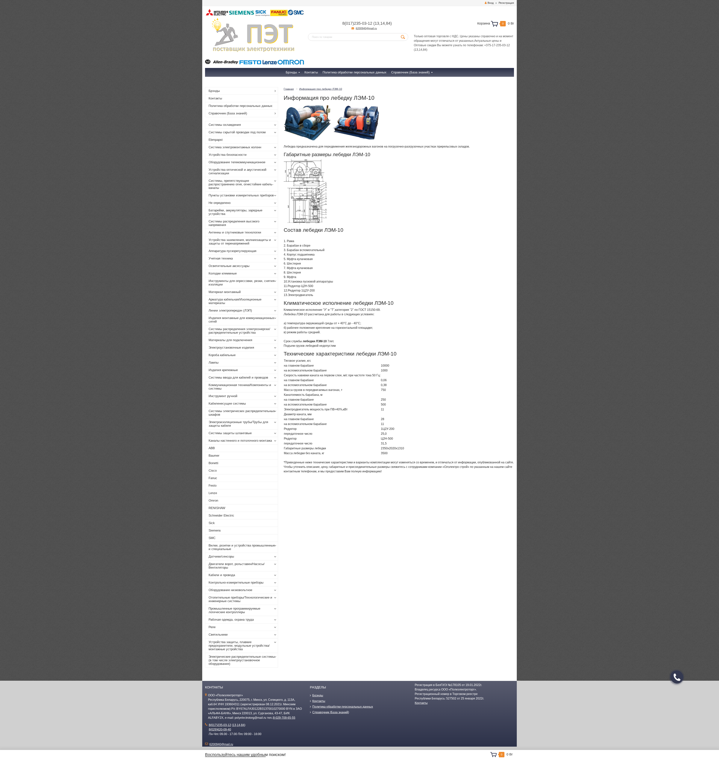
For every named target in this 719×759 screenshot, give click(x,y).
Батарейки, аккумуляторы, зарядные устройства (235, 212)
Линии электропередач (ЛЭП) (230, 310)
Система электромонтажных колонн (235, 147)
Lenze (213, 493)
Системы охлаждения (225, 125)
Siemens (215, 530)
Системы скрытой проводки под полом (237, 132)
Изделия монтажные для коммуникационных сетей (241, 319)
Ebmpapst (216, 140)
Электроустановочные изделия (231, 347)
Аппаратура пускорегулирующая (232, 251)
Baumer (214, 455)
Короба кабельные (222, 355)
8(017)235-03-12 (357, 23)
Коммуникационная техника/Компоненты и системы (240, 386)
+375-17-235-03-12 (497, 45)
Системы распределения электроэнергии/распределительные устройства (239, 330)
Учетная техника (221, 258)
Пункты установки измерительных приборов (241, 195)
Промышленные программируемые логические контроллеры (234, 610)
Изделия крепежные (223, 370)
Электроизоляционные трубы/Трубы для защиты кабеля (238, 423)
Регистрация (506, 2)
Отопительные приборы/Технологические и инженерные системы (240, 599)
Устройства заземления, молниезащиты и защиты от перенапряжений (240, 241)
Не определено (219, 203)
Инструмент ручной (223, 396)
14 (382, 23)
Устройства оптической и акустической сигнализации (237, 171)
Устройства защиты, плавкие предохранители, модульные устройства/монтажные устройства (239, 645)
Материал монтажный (225, 292)
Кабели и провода (222, 575)
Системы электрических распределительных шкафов (242, 412)
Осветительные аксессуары (229, 266)
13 (377, 23)
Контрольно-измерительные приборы (236, 582)
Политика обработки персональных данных (240, 106)
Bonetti (213, 463)
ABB (212, 448)
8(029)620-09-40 (220, 729)
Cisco (213, 470)
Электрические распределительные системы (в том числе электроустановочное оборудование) (242, 660)
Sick (212, 523)
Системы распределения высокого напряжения (234, 223)
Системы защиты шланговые (230, 433)
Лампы (214, 362)
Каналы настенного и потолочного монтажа (240, 440)
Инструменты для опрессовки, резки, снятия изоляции (241, 282)
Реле (212, 627)
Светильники (218, 634)
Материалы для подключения (230, 340)
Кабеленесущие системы (227, 403)
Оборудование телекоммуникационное (237, 162)
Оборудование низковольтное (230, 590)
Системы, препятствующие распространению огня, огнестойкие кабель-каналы (241, 184)
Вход (491, 2)
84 (388, 23)
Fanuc (213, 478)
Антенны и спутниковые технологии (235, 232)
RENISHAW (217, 508)
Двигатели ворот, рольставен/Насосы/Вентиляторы (237, 565)
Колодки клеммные (223, 273)
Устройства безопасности (228, 155)
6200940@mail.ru (366, 28)
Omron (213, 500)
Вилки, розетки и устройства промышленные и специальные (242, 547)
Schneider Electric (221, 515)
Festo (212, 485)
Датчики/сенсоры (221, 556)
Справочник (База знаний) (228, 113)
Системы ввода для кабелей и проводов (238, 377)
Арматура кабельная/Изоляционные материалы (235, 301)
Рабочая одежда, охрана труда (231, 619)
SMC (212, 538)
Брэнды (214, 91)
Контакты (215, 98)
